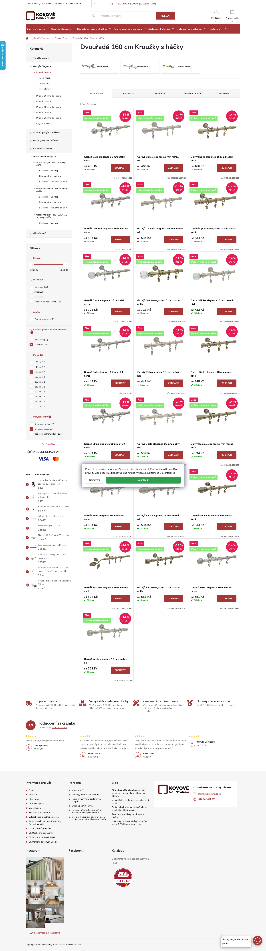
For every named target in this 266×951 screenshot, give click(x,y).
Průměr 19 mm (43, 101)
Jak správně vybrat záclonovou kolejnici (86, 800)
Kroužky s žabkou (44, 424)
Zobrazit (120, 167)
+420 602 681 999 (206, 799)
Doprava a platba (61, 3)
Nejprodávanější (192, 93)
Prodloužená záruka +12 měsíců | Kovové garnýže (45, 822)
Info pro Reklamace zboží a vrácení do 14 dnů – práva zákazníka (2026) (89, 818)
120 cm (39, 362)
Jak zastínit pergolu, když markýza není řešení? (130, 801)
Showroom (46, 3)
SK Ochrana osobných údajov (43, 841)
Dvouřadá (40, 344)
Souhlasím (143, 480)
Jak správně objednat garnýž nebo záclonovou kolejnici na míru (88, 811)
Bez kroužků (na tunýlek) (47, 434)
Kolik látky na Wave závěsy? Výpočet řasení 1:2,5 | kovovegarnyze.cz (129, 823)
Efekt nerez (44, 77)
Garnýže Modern (41, 58)
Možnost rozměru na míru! (47, 301)
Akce (38, 292)
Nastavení (94, 480)
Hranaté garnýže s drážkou (46, 132)
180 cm (39, 377)
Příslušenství (39, 233)
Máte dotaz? (77, 790)
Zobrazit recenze (59, 727)
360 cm (39, 401)
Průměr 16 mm (43, 72)
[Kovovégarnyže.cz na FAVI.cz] (123, 877)
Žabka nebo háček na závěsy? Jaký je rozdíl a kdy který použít (129, 808)
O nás (28, 3)
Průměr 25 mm (43, 112)
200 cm (39, 382)
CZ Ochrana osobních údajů (42, 837)
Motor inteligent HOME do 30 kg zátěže (51, 190)
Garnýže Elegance (42, 66)
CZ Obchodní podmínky (40, 828)
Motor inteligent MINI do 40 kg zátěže (51, 164)
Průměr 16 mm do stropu (48, 95)
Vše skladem (75, 3)
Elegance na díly (44, 123)
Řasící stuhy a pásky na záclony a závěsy (128, 816)
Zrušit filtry (50, 444)
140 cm (39, 367)
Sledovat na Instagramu (47, 933)
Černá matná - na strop (50, 176)
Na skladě (40, 287)
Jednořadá (40, 339)
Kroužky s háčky (43, 429)
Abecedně (224, 93)
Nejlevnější (128, 93)
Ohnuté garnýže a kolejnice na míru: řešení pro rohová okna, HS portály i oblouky (129, 793)
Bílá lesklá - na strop (48, 170)
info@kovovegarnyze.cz (209, 793)
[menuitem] (38, 29)
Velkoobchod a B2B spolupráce (44, 816)
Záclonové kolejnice (42, 148)
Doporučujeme (96, 93)
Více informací (167, 473)
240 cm (39, 387)
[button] (257, 940)
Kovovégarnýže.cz (44, 319)
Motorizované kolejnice (44, 156)
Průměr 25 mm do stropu (48, 117)
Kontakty (36, 3)
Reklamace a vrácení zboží (41, 812)
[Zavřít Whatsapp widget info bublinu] (221, 936)
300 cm (39, 391)
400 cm (39, 406)
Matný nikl (44, 83)
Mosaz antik (45, 88)
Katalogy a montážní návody (85, 794)
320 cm (39, 396)
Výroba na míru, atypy (82, 806)
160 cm (39, 372)
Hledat (166, 16)
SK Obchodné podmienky (41, 832)
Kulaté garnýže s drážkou (45, 140)
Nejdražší (160, 93)
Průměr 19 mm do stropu (48, 107)
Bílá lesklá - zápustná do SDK (53, 181)
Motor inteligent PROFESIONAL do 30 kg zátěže (51, 216)
